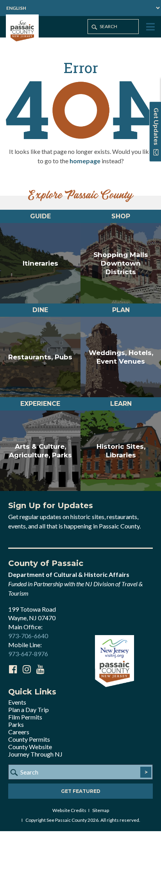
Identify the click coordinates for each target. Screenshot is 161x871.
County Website (30, 746)
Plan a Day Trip (28, 709)
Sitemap (100, 810)
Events (17, 702)
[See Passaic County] (22, 30)
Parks (16, 724)
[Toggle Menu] (149, 27)
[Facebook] (13, 669)
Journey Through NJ (35, 754)
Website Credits (69, 810)
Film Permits (25, 717)
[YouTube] (40, 669)
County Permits (29, 739)
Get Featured (80, 791)
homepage (85, 160)
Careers (18, 731)
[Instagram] (26, 669)
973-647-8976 (28, 653)
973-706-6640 (28, 635)
